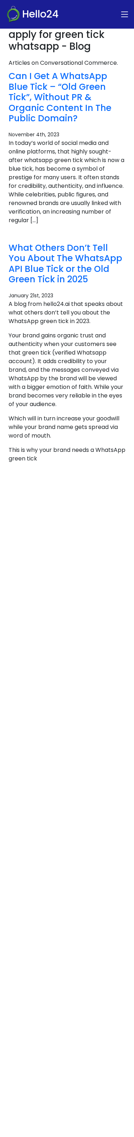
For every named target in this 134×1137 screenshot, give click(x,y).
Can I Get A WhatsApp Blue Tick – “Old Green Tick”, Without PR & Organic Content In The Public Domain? (60, 97)
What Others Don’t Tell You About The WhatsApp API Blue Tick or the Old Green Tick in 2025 (65, 263)
